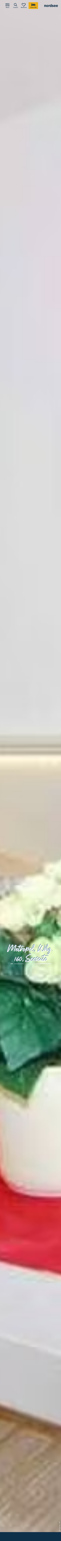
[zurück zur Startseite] (51, 5)
